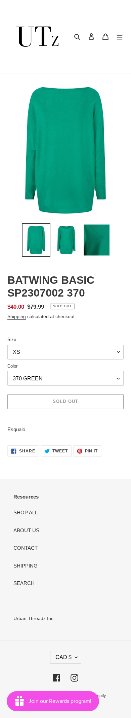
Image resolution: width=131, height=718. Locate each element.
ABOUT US (26, 530)
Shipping (16, 316)
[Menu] (120, 36)
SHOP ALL (25, 512)
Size (11, 339)
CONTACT (25, 548)
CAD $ (63, 657)
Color (12, 366)
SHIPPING (25, 566)
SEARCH (24, 583)
